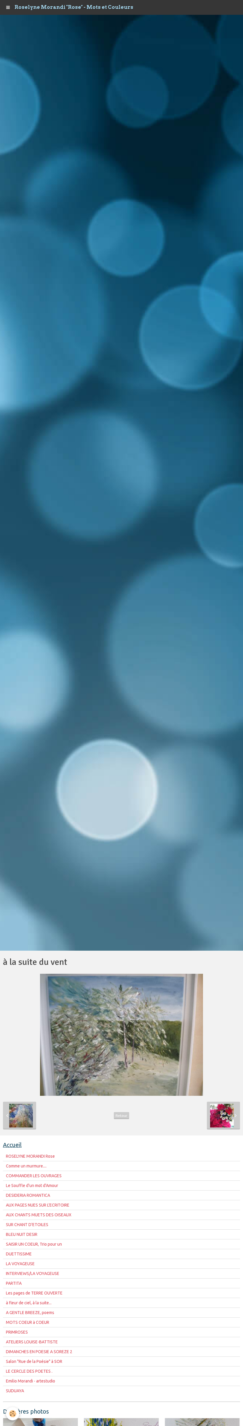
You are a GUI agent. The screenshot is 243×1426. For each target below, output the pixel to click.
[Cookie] (12, 1413)
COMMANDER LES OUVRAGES (34, 1175)
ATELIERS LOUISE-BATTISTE (32, 1342)
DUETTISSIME (19, 1254)
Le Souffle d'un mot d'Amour (32, 1185)
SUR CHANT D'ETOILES (27, 1224)
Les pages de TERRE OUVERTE (34, 1293)
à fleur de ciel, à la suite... (29, 1302)
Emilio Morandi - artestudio (30, 1381)
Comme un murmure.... (26, 1166)
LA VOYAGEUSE (20, 1263)
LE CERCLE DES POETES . (29, 1371)
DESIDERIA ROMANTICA (28, 1195)
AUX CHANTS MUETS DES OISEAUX (38, 1214)
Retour (121, 1115)
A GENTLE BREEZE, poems (30, 1312)
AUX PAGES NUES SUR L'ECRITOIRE (37, 1205)
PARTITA (14, 1283)
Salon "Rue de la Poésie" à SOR (34, 1361)
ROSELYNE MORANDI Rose (30, 1156)
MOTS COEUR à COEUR (27, 1322)
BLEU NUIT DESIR (21, 1234)
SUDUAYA (15, 1390)
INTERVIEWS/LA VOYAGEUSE (32, 1273)
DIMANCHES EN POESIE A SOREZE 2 (39, 1351)
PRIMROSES (17, 1332)
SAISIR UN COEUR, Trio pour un (34, 1244)
